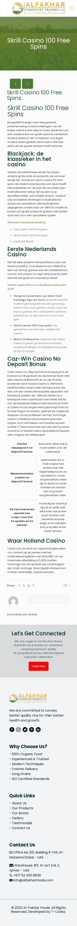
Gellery (18, 818)
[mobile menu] (71, 8)
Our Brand (20, 813)
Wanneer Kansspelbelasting (26, 222)
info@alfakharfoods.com (33, 880)
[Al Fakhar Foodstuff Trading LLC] (38, 8)
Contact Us (21, 828)
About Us (19, 803)
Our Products (22, 808)
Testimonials (22, 823)
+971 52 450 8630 (27, 875)
